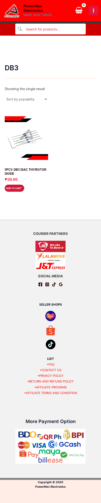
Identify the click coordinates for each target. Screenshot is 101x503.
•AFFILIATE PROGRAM (50, 387)
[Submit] (20, 29)
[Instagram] (47, 284)
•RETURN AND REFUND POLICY (50, 381)
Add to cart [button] (14, 188)
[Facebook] (40, 284)
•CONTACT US (50, 370)
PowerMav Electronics (33, 8)
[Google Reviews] (61, 284)
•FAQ (50, 364)
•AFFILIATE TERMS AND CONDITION (50, 393)
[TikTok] (54, 284)
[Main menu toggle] (93, 10)
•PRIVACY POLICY (51, 376)
